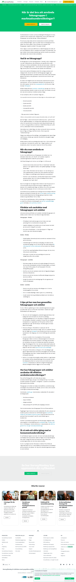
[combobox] (6, 564)
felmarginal (27, 86)
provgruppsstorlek (40, 84)
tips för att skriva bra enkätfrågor (43, 347)
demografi (34, 331)
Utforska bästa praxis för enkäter (15, 4)
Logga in (60, 1)
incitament (25, 362)
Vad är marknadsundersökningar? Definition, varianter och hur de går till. (39, 4)
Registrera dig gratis (68, 1)
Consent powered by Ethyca (68, 580)
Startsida (4, 4)
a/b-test (42, 193)
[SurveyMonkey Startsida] (8, 2)
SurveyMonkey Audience (35, 203)
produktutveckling (50, 193)
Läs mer (7, 517)
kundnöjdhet (42, 422)
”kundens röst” (51, 422)
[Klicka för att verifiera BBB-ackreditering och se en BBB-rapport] (23, 577)
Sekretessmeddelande (47, 575)
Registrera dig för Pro (31, 24)
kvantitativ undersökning (38, 88)
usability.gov (30, 392)
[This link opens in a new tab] (60, 564)
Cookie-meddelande (56, 575)
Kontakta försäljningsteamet (52, 1)
